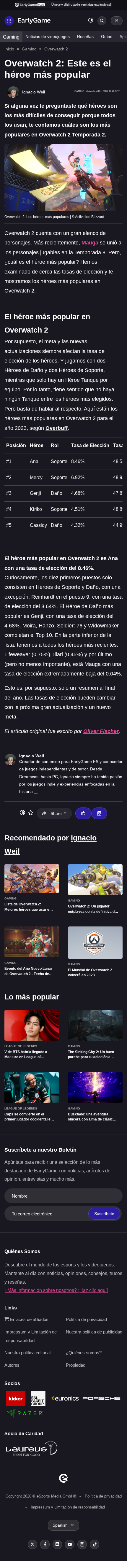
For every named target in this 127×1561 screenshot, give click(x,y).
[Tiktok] (94, 1544)
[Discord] (57, 1544)
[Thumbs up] (83, 813)
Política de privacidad (86, 1319)
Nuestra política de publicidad (94, 1331)
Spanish (60, 1525)
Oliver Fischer (101, 731)
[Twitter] (32, 1544)
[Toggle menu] (9, 21)
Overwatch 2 (56, 49)
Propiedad (75, 1365)
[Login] (117, 20)
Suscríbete (104, 1213)
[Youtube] (69, 1544)
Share (56, 813)
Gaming (11, 36)
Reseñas (85, 36)
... (36, 791)
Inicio (9, 49)
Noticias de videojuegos (47, 36)
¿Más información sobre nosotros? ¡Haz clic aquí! (56, 1290)
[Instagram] (82, 1544)
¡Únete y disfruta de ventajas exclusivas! (81, 4)
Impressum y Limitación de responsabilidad (68, 1507)
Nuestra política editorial (27, 1352)
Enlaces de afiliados (28, 1319)
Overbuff (56, 428)
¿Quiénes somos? (84, 1352)
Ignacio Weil (31, 756)
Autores (11, 1365)
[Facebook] (45, 1544)
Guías (106, 36)
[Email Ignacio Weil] (99, 813)
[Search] (101, 20)
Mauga (90, 243)
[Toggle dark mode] (90, 21)
